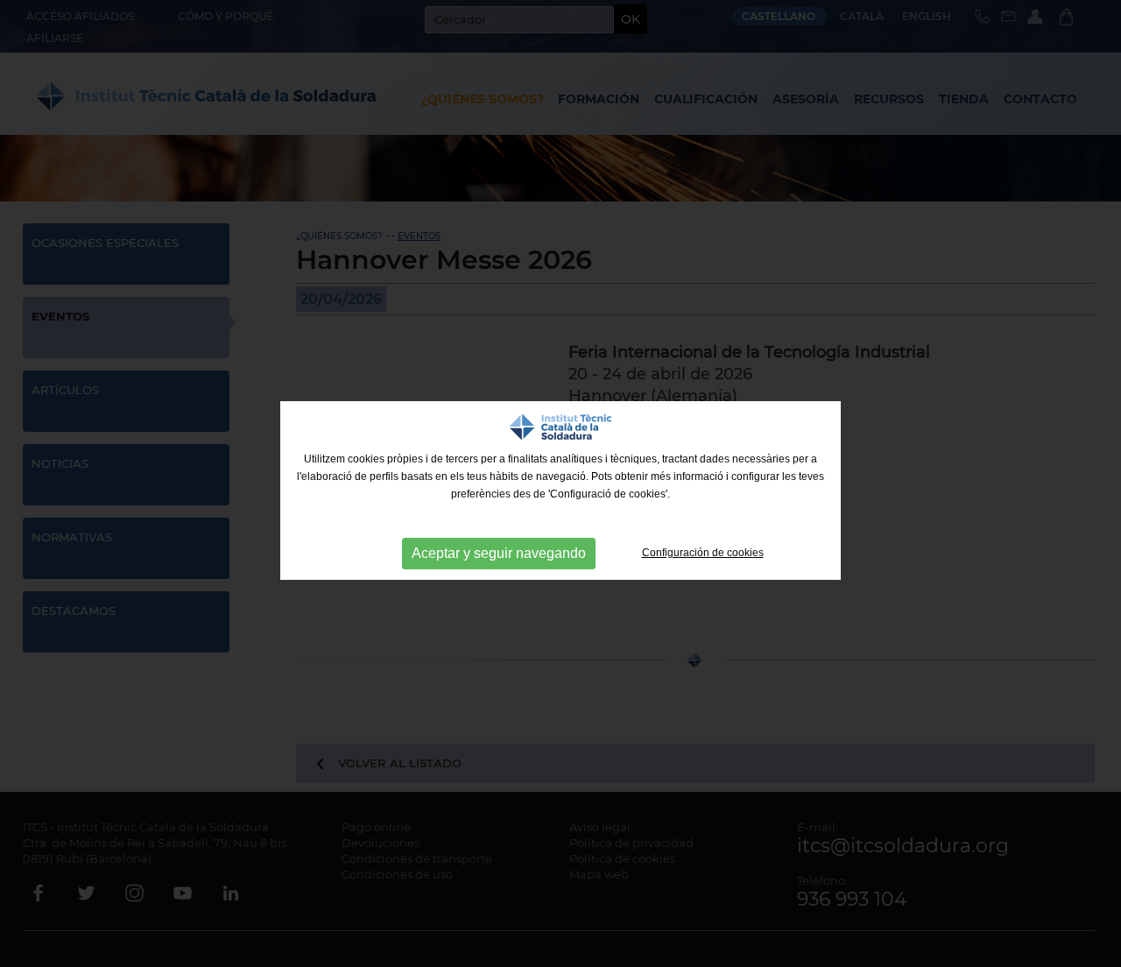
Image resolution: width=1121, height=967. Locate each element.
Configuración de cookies (703, 553)
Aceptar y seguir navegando (499, 553)
